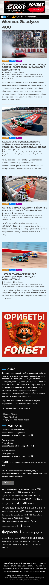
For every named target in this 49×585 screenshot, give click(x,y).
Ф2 (25, 527)
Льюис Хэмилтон (21, 517)
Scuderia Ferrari (37, 507)
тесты (5, 547)
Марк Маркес (24, 521)
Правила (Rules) (10, 414)
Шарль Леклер (7, 538)
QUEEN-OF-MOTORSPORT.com (28, 17)
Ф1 (20, 525)
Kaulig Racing (28, 215)
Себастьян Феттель (9, 527)
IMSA (30, 495)
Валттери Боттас (17, 515)
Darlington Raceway (10, 75)
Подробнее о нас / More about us (16, 408)
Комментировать (8, 78)
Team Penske (15, 217)
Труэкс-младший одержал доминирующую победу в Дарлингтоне (19, 276)
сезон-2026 (37, 544)
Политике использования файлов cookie (28, 571)
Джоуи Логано (38, 217)
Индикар (28, 514)
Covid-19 (33, 489)
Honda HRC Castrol (29, 492)
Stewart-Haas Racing (13, 154)
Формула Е (36, 532)
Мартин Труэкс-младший (37, 286)
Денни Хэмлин (20, 76)
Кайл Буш (18, 286)
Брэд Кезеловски (24, 154)
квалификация (37, 537)
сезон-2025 (26, 544)
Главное (12, 60)
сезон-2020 (25, 541)
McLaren (6, 499)
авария (17, 538)
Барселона (6, 515)
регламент (16, 541)
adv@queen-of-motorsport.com (16, 435)
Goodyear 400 (19, 75)
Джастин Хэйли (28, 217)
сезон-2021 (37, 541)
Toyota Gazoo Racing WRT (10, 511)
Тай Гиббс (40, 154)
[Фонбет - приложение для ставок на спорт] (24, 7)
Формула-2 (26, 533)
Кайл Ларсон (25, 286)
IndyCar (37, 495)
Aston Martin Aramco (10, 489)
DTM (39, 489)
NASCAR (5, 60)
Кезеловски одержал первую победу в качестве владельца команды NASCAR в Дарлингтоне (24, 144)
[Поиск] (8, 16)
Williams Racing (31, 511)
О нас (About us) (10, 417)
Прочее (19, 60)
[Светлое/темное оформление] (3, 17)
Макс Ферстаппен (10, 521)
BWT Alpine (24, 489)
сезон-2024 (16, 544)
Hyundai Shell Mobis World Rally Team (14, 496)
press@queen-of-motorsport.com (17, 446)
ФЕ (28, 526)
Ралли (33, 521)
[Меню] (44, 17)
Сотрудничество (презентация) (16, 420)
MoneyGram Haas (8, 504)
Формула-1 (12, 531)
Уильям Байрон (39, 76)
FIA (19, 492)
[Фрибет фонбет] (24, 334)
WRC (41, 511)
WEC (22, 511)
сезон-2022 (6, 544)
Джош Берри (33, 154)
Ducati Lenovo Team (9, 492)
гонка (13, 76)
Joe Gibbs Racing (28, 152)
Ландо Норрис (7, 518)
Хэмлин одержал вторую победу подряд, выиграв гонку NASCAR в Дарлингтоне (24, 67)
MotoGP (21, 503)
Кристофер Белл (29, 76)
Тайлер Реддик (6, 219)
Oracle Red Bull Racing (15, 507)
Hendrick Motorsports (30, 75)
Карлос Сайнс (37, 515)
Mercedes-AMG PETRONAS (27, 499)
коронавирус (6, 541)
